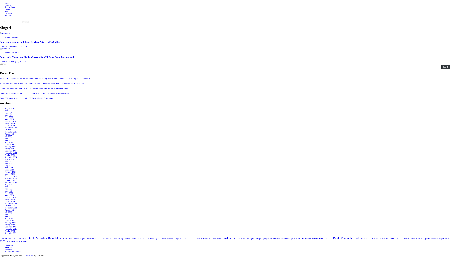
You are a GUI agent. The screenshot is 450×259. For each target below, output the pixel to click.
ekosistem (90, 239)
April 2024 (9, 168)
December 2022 (11, 201)
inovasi (100, 238)
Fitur (96, 238)
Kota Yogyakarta (144, 238)
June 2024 (8, 163)
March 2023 (9, 195)
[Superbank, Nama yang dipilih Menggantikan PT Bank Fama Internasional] (5, 49)
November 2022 (11, 204)
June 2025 (8, 138)
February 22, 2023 (16, 62)
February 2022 (10, 223)
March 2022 (9, 220)
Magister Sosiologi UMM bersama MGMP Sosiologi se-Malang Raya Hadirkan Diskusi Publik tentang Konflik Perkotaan (45, 78)
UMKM (406, 238)
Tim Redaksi (9, 245)
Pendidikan (9, 16)
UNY (2, 241)
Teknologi (8, 13)
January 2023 (10, 199)
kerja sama (113, 239)
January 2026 (10, 123)
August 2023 (9, 185)
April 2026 (9, 117)
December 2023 (11, 176)
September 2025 (11, 132)
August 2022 (9, 210)
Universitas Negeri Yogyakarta (420, 239)
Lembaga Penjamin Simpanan (171, 239)
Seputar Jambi (10, 7)
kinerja (127, 238)
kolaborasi (135, 239)
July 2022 (8, 212)
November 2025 (11, 128)
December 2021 (11, 227)
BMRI (71, 239)
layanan (158, 238)
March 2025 (9, 145)
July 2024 (8, 161)
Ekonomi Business (12, 37)
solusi (376, 239)
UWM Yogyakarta (12, 241)
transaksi (390, 238)
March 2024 (9, 170)
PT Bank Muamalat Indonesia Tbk (350, 238)
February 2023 (10, 197)
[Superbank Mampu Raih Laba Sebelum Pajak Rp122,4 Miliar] (6, 33)
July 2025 (8, 136)
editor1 (5, 46)
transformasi (398, 238)
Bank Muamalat (58, 238)
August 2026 (9, 109)
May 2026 (8, 115)
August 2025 (9, 134)
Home (7, 3)
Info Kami (8, 248)
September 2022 (11, 208)
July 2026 (8, 111)
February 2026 (10, 121)
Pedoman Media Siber (13, 252)
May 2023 (8, 191)
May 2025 (8, 140)
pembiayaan (258, 239)
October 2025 (10, 130)
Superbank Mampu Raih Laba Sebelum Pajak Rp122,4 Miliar (30, 42)
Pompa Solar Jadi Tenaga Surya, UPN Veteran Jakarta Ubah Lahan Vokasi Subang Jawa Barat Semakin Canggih (42, 83)
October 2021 (10, 231)
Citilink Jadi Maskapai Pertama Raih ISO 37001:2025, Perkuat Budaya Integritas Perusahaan (34, 93)
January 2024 (10, 174)
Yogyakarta (22, 241)
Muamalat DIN (217, 239)
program (294, 239)
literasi (184, 238)
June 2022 (8, 214)
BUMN (76, 239)
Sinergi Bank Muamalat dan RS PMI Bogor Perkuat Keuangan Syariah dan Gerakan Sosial (34, 88)
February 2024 (10, 172)
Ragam (7, 11)
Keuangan (121, 239)
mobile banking (206, 239)
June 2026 (8, 113)
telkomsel (382, 239)
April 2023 (9, 193)
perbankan (276, 239)
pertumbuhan (285, 239)
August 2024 (9, 159)
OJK (234, 238)
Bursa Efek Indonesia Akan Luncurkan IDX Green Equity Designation (26, 98)
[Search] (0, 20)
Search (3, 64)
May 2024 (8, 166)
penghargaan (267, 239)
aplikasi (3, 238)
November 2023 (11, 178)
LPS (198, 239)
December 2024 (11, 151)
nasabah (227, 238)
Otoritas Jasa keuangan (245, 239)
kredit (152, 239)
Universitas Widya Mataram (440, 239)
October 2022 (10, 206)
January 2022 (10, 225)
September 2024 (11, 157)
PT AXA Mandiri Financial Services (312, 238)
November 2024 (11, 153)
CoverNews (29, 256)
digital (82, 238)
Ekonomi (8, 9)
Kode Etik (8, 250)
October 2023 (10, 180)
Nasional (8, 5)
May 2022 (8, 216)
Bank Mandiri (37, 238)
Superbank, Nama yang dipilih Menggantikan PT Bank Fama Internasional (37, 57)
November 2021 (11, 229)
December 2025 (11, 126)
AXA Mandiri (20, 238)
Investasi (106, 239)
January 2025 (10, 149)
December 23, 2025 (16, 46)
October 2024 (10, 155)
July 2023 (8, 187)
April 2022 (9, 218)
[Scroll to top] (0, 258)
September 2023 (11, 182)
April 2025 (9, 142)
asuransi (10, 239)
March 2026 (9, 119)
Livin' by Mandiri (191, 238)
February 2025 (10, 147)
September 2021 (11, 233)
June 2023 (8, 189)
